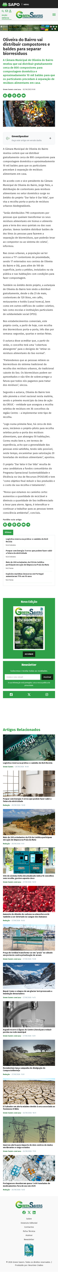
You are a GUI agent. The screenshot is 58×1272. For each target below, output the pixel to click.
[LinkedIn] (14, 96)
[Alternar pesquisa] (3, 11)
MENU (26, 4)
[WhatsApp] (19, 96)
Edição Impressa (5, 16)
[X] (10, 96)
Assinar (29, 654)
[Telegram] (28, 525)
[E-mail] (24, 96)
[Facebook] (5, 96)
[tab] (8, 532)
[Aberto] (53, 14)
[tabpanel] (29, 560)
